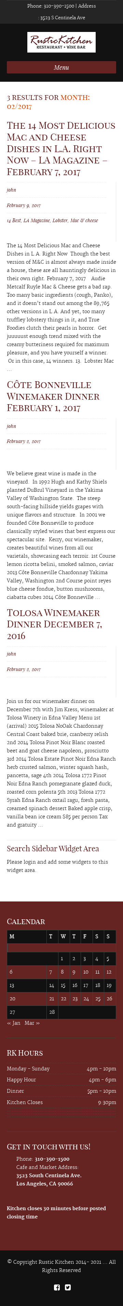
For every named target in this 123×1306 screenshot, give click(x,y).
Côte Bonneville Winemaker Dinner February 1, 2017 (53, 395)
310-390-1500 (58, 6)
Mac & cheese (84, 220)
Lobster (60, 220)
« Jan (13, 1023)
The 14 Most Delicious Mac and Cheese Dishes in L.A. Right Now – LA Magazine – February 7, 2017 (61, 148)
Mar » (32, 1023)
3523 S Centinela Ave (62, 18)
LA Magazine (37, 220)
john (11, 189)
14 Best (14, 220)
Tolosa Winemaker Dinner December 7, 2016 (54, 623)
